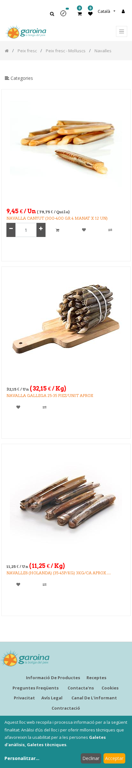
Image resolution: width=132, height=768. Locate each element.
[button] (65, 15)
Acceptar (114, 758)
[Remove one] (11, 230)
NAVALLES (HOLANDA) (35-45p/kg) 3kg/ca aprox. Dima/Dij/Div (56, 573)
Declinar (90, 758)
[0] (79, 13)
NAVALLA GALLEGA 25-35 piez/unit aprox (49, 395)
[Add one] (40, 230)
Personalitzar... (21, 758)
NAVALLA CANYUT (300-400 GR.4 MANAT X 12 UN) (57, 218)
